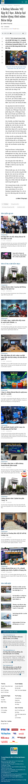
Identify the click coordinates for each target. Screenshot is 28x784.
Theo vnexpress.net (8, 665)
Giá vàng (17, 704)
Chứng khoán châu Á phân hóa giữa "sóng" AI (12, 499)
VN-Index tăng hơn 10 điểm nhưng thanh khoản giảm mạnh (12, 464)
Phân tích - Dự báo (6, 721)
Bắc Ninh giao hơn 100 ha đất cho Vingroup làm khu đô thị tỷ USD (12, 668)
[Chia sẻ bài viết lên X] (2, 41)
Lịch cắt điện (18, 717)
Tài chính (3, 699)
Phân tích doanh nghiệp (20, 690)
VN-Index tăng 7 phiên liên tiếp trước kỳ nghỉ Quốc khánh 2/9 (13, 321)
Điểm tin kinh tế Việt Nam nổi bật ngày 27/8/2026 (19, 623)
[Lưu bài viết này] (2, 59)
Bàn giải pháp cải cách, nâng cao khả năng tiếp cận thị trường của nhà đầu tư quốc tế (14, 357)
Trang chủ (3, 5)
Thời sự (3, 683)
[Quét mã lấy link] (2, 56)
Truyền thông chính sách (7, 686)
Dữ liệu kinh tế (4, 723)
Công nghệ (3, 712)
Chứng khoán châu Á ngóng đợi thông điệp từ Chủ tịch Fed (13, 288)
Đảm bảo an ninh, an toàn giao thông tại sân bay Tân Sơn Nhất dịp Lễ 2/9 (19, 588)
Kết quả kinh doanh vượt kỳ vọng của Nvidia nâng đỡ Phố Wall (13, 428)
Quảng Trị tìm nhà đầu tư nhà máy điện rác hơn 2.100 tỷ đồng (13, 637)
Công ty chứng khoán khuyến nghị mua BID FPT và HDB (14, 393)
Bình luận (3, 688)
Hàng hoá (17, 700)
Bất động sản (18, 702)
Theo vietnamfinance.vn (9, 635)
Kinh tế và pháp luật (20, 710)
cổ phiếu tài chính (21, 207)
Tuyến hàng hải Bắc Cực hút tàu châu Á (20, 614)
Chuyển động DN (19, 686)
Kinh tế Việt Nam (5, 690)
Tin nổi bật (6, 583)
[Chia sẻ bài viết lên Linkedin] (2, 47)
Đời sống (17, 712)
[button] (22, 2)
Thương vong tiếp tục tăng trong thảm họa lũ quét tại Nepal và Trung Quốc (19, 606)
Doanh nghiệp (19, 683)
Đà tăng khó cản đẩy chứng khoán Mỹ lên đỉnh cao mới (13, 237)
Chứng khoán (17, 5)
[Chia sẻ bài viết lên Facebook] (2, 38)
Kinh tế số (4, 707)
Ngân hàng (3, 701)
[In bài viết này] (2, 62)
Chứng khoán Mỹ (15, 204)
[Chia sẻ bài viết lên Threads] (2, 44)
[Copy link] (2, 53)
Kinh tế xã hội (19, 707)
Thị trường (9, 5)
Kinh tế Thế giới (4, 692)
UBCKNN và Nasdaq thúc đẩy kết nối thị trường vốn (13, 534)
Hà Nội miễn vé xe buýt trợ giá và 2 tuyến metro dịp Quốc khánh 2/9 (19, 597)
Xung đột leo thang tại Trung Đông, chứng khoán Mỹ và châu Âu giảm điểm (19, 254)
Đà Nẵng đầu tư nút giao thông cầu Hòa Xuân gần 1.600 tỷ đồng (13, 652)
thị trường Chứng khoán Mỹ (8, 207)
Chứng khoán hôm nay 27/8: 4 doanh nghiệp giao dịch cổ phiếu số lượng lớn (13, 569)
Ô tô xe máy (4, 710)
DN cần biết (17, 688)
